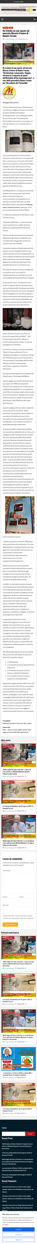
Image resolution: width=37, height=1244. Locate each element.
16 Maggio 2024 (21, 39)
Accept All (18, 1229)
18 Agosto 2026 (20, 1077)
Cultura (5, 28)
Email (21, 897)
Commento (7, 870)
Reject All (18, 1240)
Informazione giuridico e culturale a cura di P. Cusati (17, 1065)
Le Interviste (7, 1068)
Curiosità (18, 801)
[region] (18, 1227)
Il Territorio (26, 1101)
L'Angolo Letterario (26, 762)
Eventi (17, 762)
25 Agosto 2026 (20, 811)
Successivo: (17, 729)
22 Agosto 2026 (20, 847)
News (11, 28)
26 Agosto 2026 (20, 776)
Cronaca (6, 762)
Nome (5, 897)
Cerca (4, 1128)
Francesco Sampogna (9, 39)
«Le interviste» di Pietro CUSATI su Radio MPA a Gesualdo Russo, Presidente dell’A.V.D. (17, 1074)
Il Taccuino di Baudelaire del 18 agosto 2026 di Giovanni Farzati (17, 1110)
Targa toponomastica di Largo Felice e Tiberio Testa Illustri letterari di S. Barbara (17, 1207)
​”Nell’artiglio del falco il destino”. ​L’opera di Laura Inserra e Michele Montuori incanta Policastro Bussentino (17, 771)
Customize (18, 1234)
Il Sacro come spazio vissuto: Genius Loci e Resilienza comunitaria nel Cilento (17, 1189)
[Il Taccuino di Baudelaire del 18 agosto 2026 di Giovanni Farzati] (18, 1094)
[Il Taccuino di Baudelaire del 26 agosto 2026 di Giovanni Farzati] (18, 792)
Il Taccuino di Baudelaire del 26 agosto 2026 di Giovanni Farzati (18, 807)
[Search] (34, 19)
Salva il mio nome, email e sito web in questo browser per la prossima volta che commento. (18, 917)
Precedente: (17, 722)
